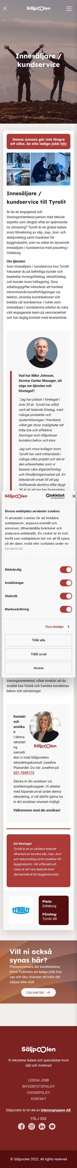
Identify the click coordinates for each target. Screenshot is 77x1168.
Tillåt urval (38, 654)
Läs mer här (35, 992)
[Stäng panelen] (74, 496)
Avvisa (38, 668)
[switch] (66, 582)
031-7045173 (23, 773)
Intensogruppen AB (56, 1110)
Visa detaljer (54, 626)
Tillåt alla (38, 640)
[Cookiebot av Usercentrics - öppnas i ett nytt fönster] (48, 496)
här (63, 143)
